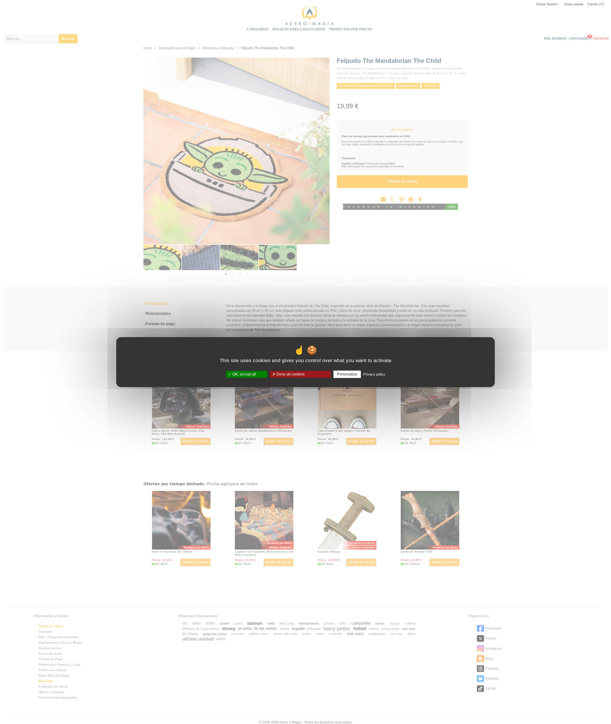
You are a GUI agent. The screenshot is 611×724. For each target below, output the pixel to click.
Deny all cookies (290, 374)
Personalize (347, 374)
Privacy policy (374, 374)
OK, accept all (244, 374)
